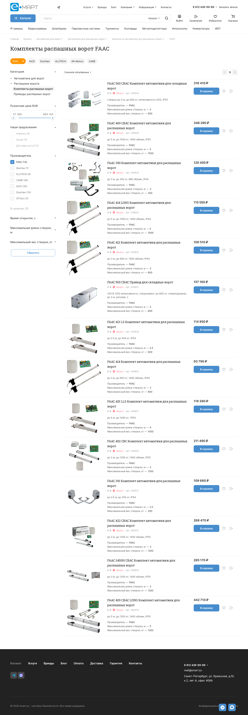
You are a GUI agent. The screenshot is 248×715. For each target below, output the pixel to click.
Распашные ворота (26, 83)
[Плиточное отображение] (224, 72)
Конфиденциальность (211, 705)
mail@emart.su (193, 670)
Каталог (15, 663)
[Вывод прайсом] (234, 72)
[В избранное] (224, 91)
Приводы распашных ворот (32, 94)
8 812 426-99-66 (203, 7)
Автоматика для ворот (29, 78)
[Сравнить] (231, 91)
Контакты (135, 663)
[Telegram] (13, 675)
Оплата (79, 663)
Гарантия (116, 663)
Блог (64, 663)
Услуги (32, 663)
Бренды (49, 663)
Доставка (96, 663)
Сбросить (33, 252)
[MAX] (21, 675)
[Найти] (166, 18)
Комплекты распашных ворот (33, 88)
